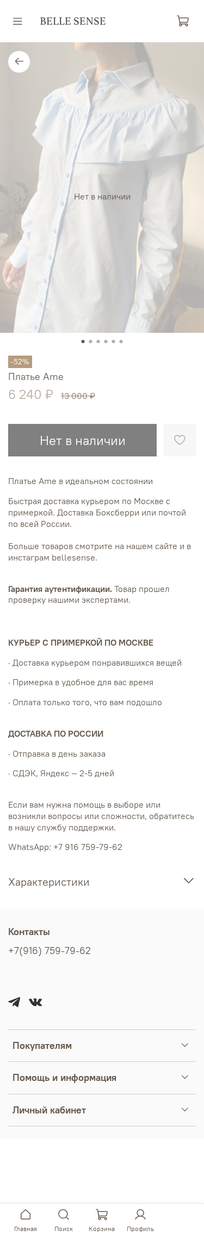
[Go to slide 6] (121, 341)
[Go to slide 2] (90, 341)
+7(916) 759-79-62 (49, 951)
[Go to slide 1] (83, 341)
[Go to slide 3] (98, 341)
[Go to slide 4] (106, 341)
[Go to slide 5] (113, 341)
